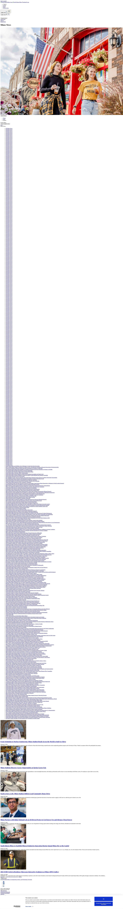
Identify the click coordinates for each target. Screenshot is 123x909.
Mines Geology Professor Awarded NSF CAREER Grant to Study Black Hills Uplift (23, 549)
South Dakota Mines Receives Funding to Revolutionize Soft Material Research (22, 512)
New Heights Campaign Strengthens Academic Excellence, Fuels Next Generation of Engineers (25, 690)
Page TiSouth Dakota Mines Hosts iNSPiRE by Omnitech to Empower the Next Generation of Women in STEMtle (29, 469)
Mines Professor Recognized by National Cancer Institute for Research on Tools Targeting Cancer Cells (27, 506)
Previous (2, 876)
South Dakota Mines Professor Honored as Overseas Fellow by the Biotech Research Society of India (26, 650)
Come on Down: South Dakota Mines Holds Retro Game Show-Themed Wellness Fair (23, 538)
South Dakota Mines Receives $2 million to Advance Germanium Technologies (22, 620)
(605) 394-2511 (4, 890)
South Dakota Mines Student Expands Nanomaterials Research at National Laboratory (23, 516)
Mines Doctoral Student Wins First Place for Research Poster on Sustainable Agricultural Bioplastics (26, 550)
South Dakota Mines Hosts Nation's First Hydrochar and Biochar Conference (21, 479)
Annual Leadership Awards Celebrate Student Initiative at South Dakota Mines (21, 564)
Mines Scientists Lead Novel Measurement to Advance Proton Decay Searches (21, 673)
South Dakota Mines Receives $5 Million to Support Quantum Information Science (22, 484)
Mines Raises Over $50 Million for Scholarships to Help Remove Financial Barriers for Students (25, 676)
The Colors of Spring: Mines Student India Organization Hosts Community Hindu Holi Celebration (26, 559)
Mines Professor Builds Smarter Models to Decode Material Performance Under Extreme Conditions (26, 585)
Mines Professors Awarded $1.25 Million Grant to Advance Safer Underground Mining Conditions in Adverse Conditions (30, 529)
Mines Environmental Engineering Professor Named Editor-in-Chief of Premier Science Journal (25, 560)
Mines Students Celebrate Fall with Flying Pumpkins (16, 606)
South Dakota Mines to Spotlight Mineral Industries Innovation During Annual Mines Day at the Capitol (27, 656)
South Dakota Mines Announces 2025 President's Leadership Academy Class (21, 634)
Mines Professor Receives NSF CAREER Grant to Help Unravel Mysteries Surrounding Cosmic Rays (26, 555)
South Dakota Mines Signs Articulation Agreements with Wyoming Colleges (21, 573)
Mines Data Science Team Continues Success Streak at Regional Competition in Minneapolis (24, 565)
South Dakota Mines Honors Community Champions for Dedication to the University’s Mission (25, 590)
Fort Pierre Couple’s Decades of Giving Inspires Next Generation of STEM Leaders (23, 718)
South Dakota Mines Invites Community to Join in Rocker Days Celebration (21, 487)
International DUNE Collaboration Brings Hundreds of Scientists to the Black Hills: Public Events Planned (27, 701)
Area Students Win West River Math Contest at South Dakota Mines (19, 471)
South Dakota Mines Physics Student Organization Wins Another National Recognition (23, 534)
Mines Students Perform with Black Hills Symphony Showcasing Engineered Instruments (24, 667)
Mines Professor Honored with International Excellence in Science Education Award (23, 611)
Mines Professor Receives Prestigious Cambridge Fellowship (18, 498)
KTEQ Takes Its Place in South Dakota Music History (17, 615)
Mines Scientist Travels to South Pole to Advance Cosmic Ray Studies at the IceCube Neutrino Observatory (27, 515)
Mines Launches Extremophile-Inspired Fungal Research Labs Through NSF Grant (22, 648)
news (4, 119)
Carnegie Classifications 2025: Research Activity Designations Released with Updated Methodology (26, 575)
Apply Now (3, 19)
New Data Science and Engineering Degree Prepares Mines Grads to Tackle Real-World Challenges (26, 618)
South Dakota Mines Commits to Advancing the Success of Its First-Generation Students (23, 594)
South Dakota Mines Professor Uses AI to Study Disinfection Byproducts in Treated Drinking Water (26, 582)
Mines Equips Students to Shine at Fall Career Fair (16, 599)
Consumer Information (5, 893)
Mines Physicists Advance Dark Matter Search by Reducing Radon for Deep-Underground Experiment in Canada (29, 697)
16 (17, 876)
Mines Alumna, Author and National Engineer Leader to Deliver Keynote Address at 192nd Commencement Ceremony (30, 644)
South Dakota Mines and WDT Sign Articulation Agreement (18, 591)
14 (14, 876)
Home (4, 118)
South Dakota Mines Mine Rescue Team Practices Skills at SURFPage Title (21, 496)
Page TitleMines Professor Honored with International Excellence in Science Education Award (25, 478)
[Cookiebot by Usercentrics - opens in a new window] (17, 906)
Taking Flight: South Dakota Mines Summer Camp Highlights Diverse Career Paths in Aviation (25, 713)
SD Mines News (9, 128)
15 (15, 876)
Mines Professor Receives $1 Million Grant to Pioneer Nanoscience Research (21, 511)
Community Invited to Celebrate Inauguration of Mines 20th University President (22, 592)
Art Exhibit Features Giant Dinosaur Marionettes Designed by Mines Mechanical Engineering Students (26, 633)
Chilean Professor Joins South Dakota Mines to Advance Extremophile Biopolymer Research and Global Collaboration (30, 628)
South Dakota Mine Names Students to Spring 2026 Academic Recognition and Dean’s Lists (24, 704)
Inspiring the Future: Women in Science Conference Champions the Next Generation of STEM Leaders (26, 544)
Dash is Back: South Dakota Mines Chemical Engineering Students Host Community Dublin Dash (26, 546)
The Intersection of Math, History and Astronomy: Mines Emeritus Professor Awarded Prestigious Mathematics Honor (29, 621)
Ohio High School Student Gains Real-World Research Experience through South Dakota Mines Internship (27, 715)
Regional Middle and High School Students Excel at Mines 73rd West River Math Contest (24, 574)
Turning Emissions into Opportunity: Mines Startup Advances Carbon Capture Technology (24, 709)
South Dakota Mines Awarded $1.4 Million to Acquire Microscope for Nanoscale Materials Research (26, 499)
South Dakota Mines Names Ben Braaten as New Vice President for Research (21, 672)
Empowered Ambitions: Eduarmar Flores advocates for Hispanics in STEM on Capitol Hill (24, 468)
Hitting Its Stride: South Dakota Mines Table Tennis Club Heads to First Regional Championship (25, 542)
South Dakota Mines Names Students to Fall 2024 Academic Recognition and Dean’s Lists (24, 527)
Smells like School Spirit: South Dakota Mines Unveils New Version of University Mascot (24, 537)
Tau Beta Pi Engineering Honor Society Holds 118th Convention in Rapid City (22, 502)
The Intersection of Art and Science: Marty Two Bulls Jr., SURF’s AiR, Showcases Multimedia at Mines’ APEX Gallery (30, 553)
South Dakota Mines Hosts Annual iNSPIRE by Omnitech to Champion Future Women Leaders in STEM (27, 558)
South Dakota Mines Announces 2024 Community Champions (18, 482)
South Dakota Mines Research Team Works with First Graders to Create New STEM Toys (24, 702)
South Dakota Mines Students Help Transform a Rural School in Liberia (20, 596)
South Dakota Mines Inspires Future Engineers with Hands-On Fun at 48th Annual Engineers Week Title (27, 539)
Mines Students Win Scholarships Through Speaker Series (17, 507)
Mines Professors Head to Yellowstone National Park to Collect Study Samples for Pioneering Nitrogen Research (28, 491)
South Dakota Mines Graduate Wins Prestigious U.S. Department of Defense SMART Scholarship (25, 579)
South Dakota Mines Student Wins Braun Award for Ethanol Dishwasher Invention (22, 688)
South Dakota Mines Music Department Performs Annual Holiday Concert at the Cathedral (24, 520)
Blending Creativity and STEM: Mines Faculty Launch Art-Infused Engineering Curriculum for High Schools (28, 583)
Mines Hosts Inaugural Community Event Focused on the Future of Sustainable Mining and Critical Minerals (28, 608)
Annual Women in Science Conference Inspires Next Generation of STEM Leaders (22, 675)
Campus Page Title (9, 614)
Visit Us (2, 20)
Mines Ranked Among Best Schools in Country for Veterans (18, 566)
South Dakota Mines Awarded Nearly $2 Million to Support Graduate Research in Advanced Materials (26, 584)
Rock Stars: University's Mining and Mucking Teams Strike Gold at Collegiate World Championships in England (28, 561)
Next (21, 876)
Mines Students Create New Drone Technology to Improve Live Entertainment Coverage (24, 651)
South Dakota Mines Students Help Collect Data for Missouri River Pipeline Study (22, 490)
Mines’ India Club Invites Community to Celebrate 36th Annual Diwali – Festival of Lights (24, 623)
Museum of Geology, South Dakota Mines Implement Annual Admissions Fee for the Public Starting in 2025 (28, 517)
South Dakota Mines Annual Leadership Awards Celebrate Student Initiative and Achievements (25, 687)
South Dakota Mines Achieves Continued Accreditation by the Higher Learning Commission (24, 494)
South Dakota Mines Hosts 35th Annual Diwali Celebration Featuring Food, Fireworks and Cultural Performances (29, 513)
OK (103, 898)
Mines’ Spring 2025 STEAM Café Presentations (15, 531)
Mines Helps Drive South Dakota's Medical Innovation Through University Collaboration (24, 532)
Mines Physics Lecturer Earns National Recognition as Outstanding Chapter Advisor (23, 705)
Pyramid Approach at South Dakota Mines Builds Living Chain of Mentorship (21, 604)
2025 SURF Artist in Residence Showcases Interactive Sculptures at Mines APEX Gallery (24, 655)
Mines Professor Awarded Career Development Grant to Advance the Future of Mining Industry (25, 521)
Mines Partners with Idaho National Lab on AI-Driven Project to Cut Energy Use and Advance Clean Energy (28, 657)
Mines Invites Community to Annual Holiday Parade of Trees (18, 519)
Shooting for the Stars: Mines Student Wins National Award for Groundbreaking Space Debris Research (27, 630)
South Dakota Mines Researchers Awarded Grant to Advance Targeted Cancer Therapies (24, 666)
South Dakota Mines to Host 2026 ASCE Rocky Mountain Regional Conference (22, 683)
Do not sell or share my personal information (103, 904)
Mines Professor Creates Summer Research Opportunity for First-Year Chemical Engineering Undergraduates (28, 485)
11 (10, 876)
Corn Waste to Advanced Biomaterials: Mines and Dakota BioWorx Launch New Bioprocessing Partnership (27, 643)
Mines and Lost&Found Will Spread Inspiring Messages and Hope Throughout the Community (25, 486)
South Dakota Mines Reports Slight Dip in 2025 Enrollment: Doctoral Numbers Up (22, 600)
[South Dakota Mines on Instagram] (3, 885)
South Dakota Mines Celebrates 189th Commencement (17, 473)
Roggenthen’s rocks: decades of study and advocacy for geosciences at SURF (21, 562)
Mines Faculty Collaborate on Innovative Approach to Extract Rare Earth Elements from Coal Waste (26, 663)
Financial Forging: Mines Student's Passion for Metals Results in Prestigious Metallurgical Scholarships (26, 612)
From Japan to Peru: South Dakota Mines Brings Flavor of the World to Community (23, 552)
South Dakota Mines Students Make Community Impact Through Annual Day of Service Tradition (26, 653)
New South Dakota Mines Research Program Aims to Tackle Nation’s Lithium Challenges (24, 581)
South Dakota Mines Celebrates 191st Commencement (17, 568)
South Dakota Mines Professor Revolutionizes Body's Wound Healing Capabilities (22, 528)
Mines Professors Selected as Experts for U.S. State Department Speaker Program (22, 523)
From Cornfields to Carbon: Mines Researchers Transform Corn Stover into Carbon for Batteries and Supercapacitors (29, 668)
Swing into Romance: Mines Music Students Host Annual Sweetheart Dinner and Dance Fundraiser (26, 536)
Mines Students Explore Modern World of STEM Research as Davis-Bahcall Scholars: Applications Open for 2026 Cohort (30, 635)
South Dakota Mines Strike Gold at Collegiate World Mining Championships (21, 686)
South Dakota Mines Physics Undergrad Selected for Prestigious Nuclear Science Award (23, 613)
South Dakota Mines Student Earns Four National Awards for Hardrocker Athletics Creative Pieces (26, 711)
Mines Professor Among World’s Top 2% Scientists (16, 627)
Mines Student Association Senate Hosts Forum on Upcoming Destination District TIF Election (25, 652)
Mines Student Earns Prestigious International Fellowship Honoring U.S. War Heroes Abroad (24, 576)
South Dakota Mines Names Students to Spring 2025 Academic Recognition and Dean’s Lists (24, 577)
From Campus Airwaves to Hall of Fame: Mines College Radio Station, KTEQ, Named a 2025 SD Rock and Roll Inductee (31, 572)
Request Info (3, 21)
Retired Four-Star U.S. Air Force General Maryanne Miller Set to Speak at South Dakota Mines (25, 678)
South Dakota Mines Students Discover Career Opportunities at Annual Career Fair (22, 535)
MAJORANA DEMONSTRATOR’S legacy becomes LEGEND (19, 622)
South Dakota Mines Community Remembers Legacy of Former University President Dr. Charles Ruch (26, 541)
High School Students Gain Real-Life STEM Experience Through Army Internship (22, 481)
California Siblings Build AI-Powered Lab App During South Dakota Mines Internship (23, 588)
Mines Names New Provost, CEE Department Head (16, 694)
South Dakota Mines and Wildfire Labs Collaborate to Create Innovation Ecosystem (23, 466)
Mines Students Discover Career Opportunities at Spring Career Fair (19, 659)
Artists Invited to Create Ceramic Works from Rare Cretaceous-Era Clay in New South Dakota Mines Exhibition (28, 708)
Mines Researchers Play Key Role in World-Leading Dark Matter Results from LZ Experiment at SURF (27, 641)
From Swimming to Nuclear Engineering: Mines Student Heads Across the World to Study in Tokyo (26, 660)
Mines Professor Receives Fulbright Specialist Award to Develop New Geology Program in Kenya (26, 647)
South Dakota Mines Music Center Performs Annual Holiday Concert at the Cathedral (23, 640)
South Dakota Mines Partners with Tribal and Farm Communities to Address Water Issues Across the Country (28, 504)
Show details (28, 906)
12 (11, 876)
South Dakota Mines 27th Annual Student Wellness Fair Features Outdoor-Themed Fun (23, 665)
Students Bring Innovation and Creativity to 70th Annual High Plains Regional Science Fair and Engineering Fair (28, 554)
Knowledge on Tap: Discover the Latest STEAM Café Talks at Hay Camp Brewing (23, 489)
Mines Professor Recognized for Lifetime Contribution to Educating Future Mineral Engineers (25, 547)
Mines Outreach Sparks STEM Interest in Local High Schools (18, 674)
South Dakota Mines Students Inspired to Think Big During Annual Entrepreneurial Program (24, 629)
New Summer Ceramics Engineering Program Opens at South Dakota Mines (21, 501)
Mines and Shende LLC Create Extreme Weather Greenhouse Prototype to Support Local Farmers (25, 569)
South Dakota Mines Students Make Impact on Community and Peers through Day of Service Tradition (26, 530)
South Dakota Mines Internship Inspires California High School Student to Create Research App (25, 493)
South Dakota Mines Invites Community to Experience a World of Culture (21, 679)
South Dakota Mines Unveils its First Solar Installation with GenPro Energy (21, 662)
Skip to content (4, 1)
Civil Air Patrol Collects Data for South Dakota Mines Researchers (19, 509)
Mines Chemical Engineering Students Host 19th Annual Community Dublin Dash (22, 670)
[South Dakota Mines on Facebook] (3, 882)
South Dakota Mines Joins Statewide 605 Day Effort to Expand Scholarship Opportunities (24, 706)
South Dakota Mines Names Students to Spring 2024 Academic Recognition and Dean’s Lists (24, 474)
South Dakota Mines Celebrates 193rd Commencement (17, 696)
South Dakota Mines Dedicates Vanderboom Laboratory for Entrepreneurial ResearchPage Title (25, 605)
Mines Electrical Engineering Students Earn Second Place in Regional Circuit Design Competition (25, 557)
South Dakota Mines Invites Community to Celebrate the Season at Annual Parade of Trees (24, 638)
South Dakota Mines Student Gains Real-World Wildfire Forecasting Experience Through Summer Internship (28, 717)
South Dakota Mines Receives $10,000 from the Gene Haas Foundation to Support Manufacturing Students (27, 505)
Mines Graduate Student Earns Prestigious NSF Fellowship (18, 589)
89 (19, 876)
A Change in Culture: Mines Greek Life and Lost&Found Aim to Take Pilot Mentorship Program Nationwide (28, 681)
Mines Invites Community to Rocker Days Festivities (16, 607)
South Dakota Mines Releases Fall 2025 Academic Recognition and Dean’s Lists (22, 649)
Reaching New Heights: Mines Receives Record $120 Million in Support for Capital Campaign (25, 664)
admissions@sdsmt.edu (5, 892)
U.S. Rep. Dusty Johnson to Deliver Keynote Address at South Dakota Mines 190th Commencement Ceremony (28, 524)
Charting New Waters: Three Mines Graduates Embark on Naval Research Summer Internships (25, 580)
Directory (2, 894)
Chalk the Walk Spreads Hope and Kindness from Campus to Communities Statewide (23, 603)
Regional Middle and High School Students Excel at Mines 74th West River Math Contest (24, 700)
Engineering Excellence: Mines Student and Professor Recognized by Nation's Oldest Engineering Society (27, 595)
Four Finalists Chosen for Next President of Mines (16, 508)
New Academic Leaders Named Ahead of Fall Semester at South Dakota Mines (22, 712)
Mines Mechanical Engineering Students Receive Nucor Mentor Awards (20, 497)
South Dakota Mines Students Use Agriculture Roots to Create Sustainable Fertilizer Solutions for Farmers (27, 716)
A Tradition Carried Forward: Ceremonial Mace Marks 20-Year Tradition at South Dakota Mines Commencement (29, 645)
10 (9, 876)
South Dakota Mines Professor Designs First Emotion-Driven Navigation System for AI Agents (25, 617)
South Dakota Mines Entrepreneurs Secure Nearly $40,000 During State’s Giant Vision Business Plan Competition (29, 671)
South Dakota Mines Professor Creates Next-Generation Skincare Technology (21, 597)
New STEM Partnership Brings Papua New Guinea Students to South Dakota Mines (23, 598)
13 (13, 876)
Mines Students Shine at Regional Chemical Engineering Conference (20, 693)
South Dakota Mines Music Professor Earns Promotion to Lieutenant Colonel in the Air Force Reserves (26, 567)
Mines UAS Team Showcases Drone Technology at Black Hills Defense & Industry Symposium (25, 685)
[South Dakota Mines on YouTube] (3, 883)
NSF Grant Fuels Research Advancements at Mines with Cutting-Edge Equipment (22, 602)
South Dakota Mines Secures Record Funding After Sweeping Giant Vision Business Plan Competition (26, 545)
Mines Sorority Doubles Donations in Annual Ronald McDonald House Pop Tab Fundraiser (24, 636)
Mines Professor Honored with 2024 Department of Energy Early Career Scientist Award (24, 500)
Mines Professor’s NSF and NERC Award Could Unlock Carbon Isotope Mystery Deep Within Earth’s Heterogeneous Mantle (31, 698)
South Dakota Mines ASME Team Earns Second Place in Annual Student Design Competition (25, 570)
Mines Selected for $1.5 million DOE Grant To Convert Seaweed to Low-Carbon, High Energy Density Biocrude (29, 526)
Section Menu (3, 115)
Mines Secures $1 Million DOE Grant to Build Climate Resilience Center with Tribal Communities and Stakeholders (29, 514)
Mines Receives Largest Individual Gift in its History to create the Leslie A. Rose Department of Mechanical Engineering (30, 492)
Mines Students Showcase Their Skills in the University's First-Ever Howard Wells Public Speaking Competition (28, 551)
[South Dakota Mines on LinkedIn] (3, 886)
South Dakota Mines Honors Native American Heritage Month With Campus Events (23, 632)
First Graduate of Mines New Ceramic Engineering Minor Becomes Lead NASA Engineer (24, 543)
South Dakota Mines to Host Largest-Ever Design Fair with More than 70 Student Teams (24, 682)
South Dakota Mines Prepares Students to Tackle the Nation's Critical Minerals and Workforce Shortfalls (27, 475)
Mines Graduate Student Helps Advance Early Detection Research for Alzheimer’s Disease (24, 680)
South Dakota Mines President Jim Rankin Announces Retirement (19, 470)
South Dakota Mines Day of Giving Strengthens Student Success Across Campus (22, 637)
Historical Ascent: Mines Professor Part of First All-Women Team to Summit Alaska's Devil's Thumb (26, 610)
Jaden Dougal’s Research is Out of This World (15, 476)
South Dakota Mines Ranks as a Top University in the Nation (18, 619)
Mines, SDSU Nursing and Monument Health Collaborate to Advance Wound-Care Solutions (24, 642)
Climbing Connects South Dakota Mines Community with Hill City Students (21, 703)
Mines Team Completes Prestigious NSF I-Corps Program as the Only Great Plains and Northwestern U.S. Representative (30, 710)
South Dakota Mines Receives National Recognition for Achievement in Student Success (24, 626)
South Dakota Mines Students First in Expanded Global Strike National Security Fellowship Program (26, 695)
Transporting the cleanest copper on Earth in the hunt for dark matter (19, 625)
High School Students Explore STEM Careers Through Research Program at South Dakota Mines (25, 587)
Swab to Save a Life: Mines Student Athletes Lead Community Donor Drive (21, 658)
